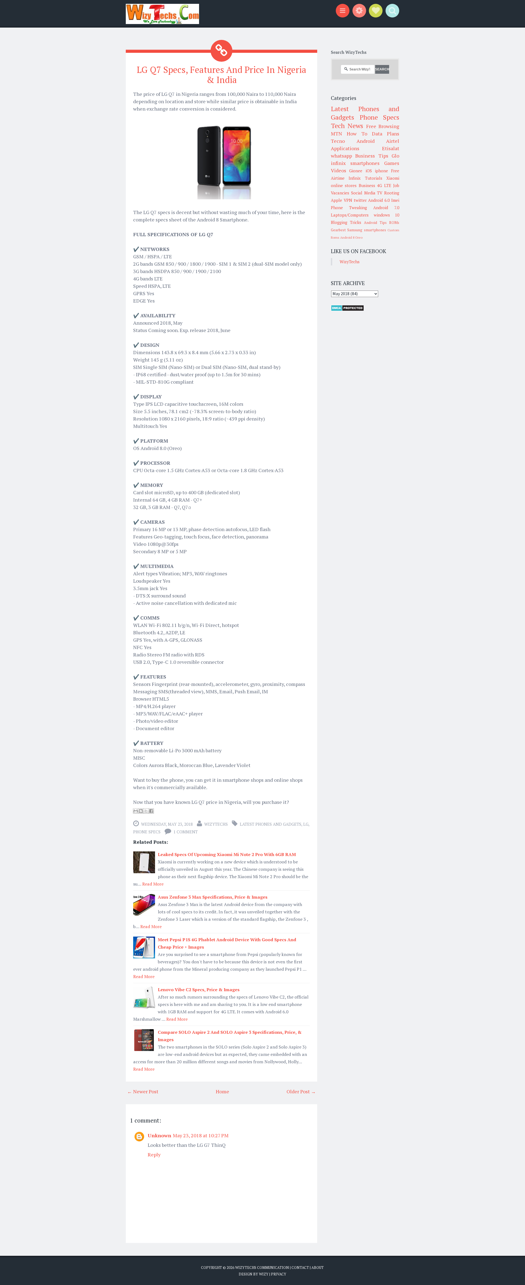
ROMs (394, 222)
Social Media (363, 193)
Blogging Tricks (346, 222)
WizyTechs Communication (262, 1267)
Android (366, 141)
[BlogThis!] (141, 811)
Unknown (159, 1135)
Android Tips (375, 222)
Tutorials (373, 178)
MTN (336, 133)
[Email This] (135, 811)
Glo (395, 155)
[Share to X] (146, 811)
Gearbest (338, 229)
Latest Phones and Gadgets (270, 824)
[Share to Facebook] (151, 811)
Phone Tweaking (349, 207)
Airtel (392, 141)
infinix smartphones (355, 163)
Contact (300, 1267)
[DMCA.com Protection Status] (347, 309)
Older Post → (301, 1091)
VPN (348, 200)
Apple (336, 200)
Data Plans (385, 133)
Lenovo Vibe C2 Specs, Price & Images (199, 990)
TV (379, 193)
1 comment (185, 831)
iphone (381, 170)
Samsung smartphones (366, 229)
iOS (369, 170)
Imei (395, 200)
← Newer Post (142, 1091)
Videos (338, 170)
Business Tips (371, 155)
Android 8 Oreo (351, 237)
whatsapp (341, 155)
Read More (153, 884)
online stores (344, 185)
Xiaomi (392, 178)
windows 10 (386, 215)
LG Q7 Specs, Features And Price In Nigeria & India (221, 74)
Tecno (338, 141)
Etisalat (390, 148)
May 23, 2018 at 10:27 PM (201, 1135)
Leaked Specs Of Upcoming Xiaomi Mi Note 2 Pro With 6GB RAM (227, 854)
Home (222, 1091)
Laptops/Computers (350, 215)
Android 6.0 (379, 200)
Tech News (347, 125)
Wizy (264, 1274)
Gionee (355, 170)
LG (305, 824)
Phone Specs (147, 831)
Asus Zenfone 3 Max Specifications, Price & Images (212, 897)
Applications (345, 148)
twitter (360, 200)
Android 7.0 (386, 207)
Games (391, 163)
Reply (154, 1154)
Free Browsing (382, 126)
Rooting (391, 193)
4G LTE (384, 185)
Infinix (355, 178)
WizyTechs (216, 824)
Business (367, 185)
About (317, 1267)
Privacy (278, 1274)
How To (357, 133)
